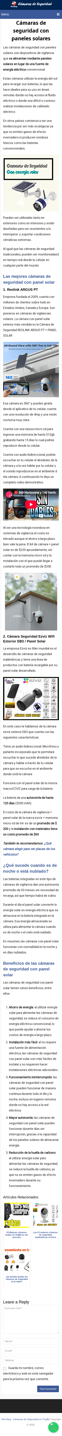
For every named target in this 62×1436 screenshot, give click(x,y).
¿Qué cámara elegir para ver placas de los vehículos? (29, 848)
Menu (5, 14)
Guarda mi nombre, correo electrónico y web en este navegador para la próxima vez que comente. (28, 1373)
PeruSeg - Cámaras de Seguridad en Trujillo (25, 1419)
